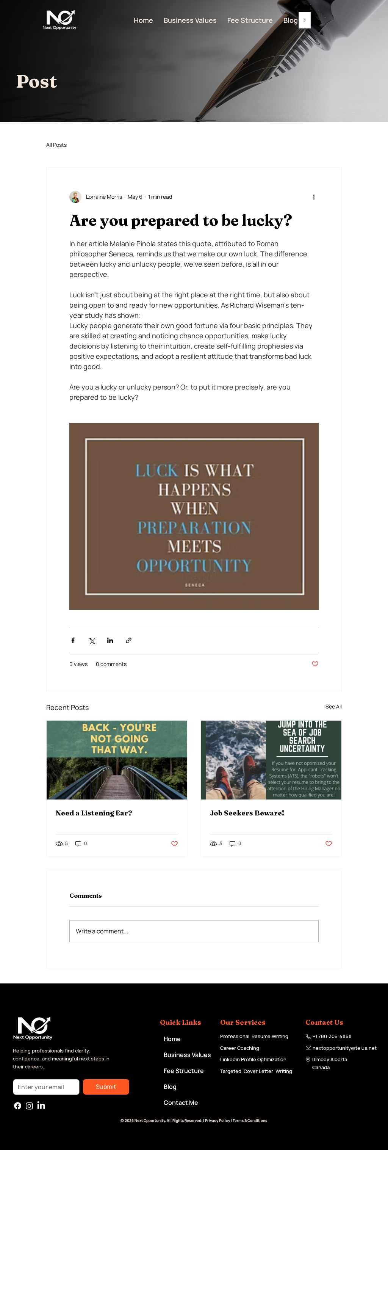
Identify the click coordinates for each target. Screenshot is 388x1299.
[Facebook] (17, 1106)
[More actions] (314, 196)
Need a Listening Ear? (94, 813)
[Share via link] (128, 640)
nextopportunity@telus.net (345, 1048)
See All (333, 706)
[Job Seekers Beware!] (271, 760)
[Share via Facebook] (73, 640)
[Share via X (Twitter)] (91, 640)
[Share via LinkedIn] (110, 640)
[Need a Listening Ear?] (117, 760)
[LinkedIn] (41, 1106)
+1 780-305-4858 (332, 1036)
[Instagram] (29, 1106)
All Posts (56, 144)
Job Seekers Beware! (247, 813)
